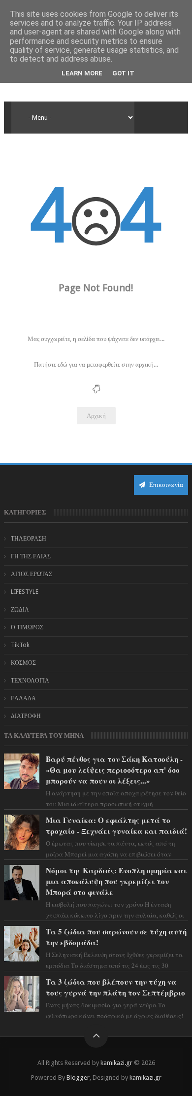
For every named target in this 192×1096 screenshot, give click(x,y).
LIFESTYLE (24, 591)
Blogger (78, 1077)
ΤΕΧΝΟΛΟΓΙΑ (30, 680)
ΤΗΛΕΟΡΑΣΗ (28, 538)
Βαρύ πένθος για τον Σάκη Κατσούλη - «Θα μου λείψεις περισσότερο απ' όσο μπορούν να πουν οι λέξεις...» (114, 770)
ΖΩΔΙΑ (20, 609)
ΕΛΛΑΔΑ (23, 698)
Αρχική (96, 415)
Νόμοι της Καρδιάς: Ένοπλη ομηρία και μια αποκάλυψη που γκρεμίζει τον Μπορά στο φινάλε (116, 881)
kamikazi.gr (116, 1062)
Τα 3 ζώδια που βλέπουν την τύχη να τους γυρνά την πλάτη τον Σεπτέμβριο (115, 987)
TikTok (20, 645)
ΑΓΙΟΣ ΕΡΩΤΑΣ (31, 574)
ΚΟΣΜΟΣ (23, 662)
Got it (123, 73)
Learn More (82, 73)
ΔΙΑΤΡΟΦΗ (26, 716)
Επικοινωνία (165, 484)
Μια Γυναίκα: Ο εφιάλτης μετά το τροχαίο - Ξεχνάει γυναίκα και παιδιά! (116, 825)
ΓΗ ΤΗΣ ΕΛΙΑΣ (31, 556)
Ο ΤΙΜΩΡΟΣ (27, 627)
